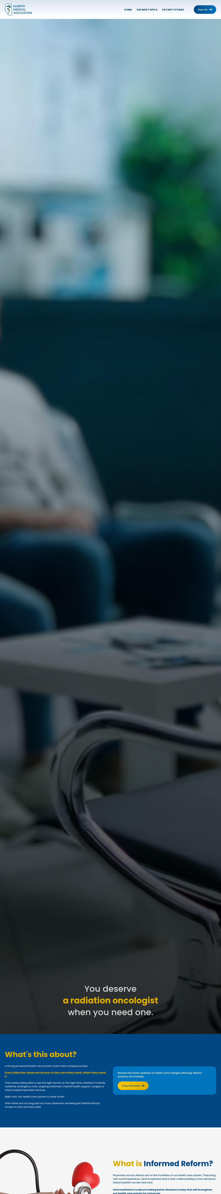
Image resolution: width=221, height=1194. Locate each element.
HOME (128, 9)
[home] (18, 9)
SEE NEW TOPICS (147, 9)
